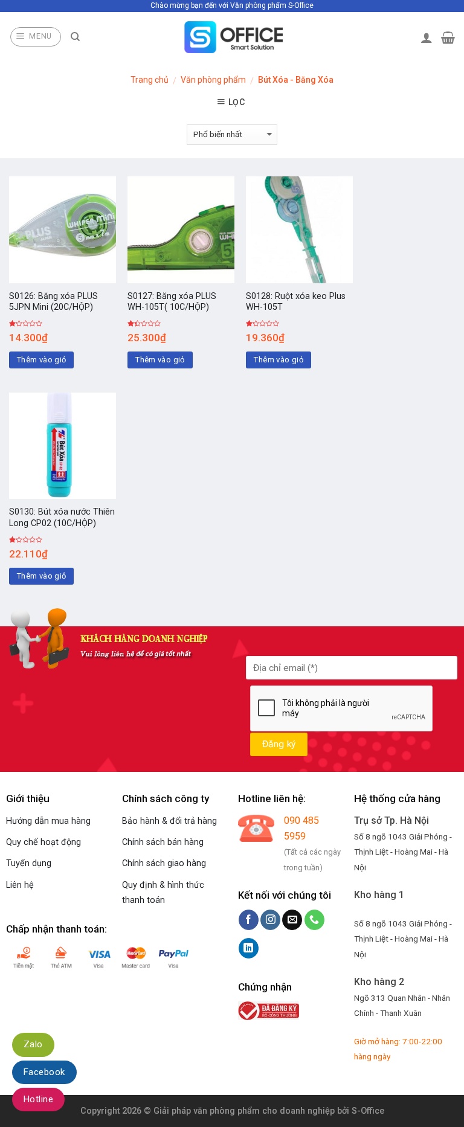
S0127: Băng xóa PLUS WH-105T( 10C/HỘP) (171, 302)
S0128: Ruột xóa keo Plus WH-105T (296, 302)
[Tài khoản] (426, 37)
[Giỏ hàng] (448, 37)
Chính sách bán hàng (163, 842)
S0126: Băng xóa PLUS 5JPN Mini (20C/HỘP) (53, 302)
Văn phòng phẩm (213, 80)
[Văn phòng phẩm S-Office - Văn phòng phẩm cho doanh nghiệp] (232, 37)
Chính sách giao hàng (164, 863)
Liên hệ (20, 885)
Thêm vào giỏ (41, 359)
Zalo (33, 1044)
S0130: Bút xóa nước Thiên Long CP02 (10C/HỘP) (62, 517)
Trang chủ (149, 80)
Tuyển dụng (28, 863)
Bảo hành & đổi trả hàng (169, 821)
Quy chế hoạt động (43, 842)
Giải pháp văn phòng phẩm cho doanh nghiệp (244, 1111)
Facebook (44, 1072)
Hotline (38, 1099)
